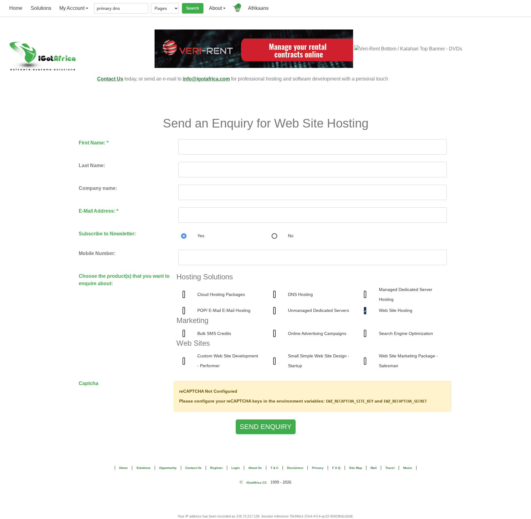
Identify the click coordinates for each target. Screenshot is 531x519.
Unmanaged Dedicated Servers (318, 310)
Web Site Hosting (395, 310)
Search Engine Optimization (406, 333)
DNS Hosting (300, 294)
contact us (193, 468)
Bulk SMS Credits (214, 333)
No (290, 235)
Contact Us (110, 78)
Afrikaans (258, 8)
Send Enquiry (266, 427)
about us (255, 468)
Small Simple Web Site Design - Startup (318, 360)
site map (355, 468)
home (15, 8)
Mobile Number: (97, 253)
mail (374, 468)
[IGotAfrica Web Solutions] (50, 56)
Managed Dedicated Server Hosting (405, 294)
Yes (200, 235)
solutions (41, 8)
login (235, 468)
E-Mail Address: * (98, 211)
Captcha (88, 383)
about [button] (215, 8)
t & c (274, 468)
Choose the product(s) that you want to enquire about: (124, 279)
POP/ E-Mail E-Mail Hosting (223, 310)
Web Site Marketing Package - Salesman (408, 360)
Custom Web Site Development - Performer (227, 360)
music (407, 468)
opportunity (168, 468)
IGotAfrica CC (256, 482)
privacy (318, 468)
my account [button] (72, 8)
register (216, 468)
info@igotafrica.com (206, 78)
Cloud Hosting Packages (221, 294)
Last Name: (92, 165)
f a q (336, 468)
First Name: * (93, 142)
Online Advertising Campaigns (317, 333)
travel (390, 468)
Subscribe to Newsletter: (107, 233)
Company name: (98, 188)
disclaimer (295, 468)
